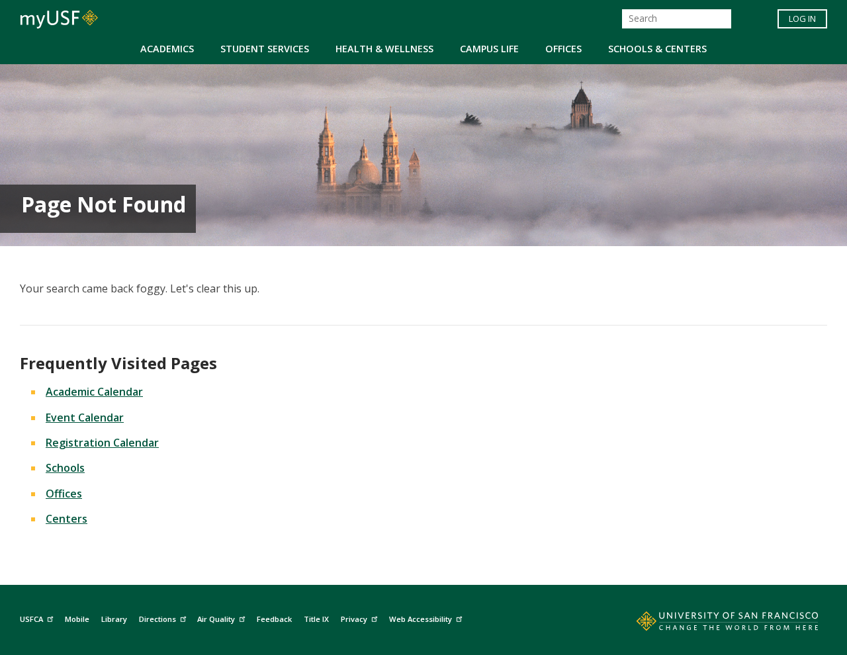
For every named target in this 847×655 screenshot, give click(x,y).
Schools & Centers (657, 48)
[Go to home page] (712, 623)
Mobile (77, 619)
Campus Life (489, 48)
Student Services (264, 48)
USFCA (31, 619)
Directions (157, 619)
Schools (65, 467)
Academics (167, 48)
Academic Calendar (94, 391)
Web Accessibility (420, 619)
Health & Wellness (384, 48)
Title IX (316, 619)
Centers (66, 518)
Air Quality (216, 619)
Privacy (354, 619)
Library (114, 619)
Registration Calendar (102, 442)
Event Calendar (85, 417)
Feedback (274, 619)
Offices (563, 48)
